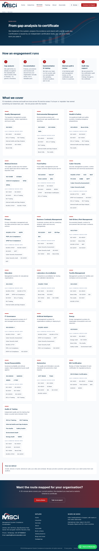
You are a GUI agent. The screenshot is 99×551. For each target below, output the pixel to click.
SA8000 (48, 189)
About (54, 5)
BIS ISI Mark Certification (52, 193)
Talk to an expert (57, 500)
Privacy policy (68, 548)
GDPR (83, 194)
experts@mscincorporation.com (16, 535)
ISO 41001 (73, 284)
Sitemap (76, 548)
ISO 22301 (73, 208)
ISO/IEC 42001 (21, 248)
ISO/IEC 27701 (74, 194)
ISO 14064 (18, 144)
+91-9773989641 (20, 533)
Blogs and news (40, 536)
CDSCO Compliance (13, 181)
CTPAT (40, 193)
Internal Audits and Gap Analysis (15, 141)
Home (23, 5)
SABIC (20, 437)
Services (39, 5)
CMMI (81, 179)
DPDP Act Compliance (76, 197)
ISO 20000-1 (10, 327)
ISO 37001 (73, 230)
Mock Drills (9, 148)
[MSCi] (9, 5)
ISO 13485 (9, 177)
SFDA (24, 181)
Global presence (40, 534)
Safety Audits (74, 346)
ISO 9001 (9, 127)
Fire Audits (50, 152)
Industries (30, 5)
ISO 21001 (9, 284)
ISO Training (20, 138)
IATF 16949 (42, 376)
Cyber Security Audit (77, 187)
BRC (51, 179)
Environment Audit (86, 346)
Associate (62, 5)
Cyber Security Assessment (79, 183)
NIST (91, 175)
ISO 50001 (9, 144)
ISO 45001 (18, 134)
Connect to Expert (89, 5)
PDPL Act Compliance (13, 236)
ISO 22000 (42, 175)
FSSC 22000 (42, 179)
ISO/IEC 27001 (10, 205)
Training (47, 5)
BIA (39, 236)
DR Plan (57, 232)
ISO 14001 (9, 134)
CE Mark (19, 177)
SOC (85, 175)
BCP (7, 261)
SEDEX (56, 189)
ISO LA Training (10, 138)
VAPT (88, 179)
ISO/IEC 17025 (21, 205)
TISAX (51, 376)
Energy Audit (74, 340)
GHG (39, 131)
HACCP (51, 175)
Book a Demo (40, 500)
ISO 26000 (9, 376)
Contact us (38, 539)
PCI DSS (73, 179)
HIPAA (8, 185)
